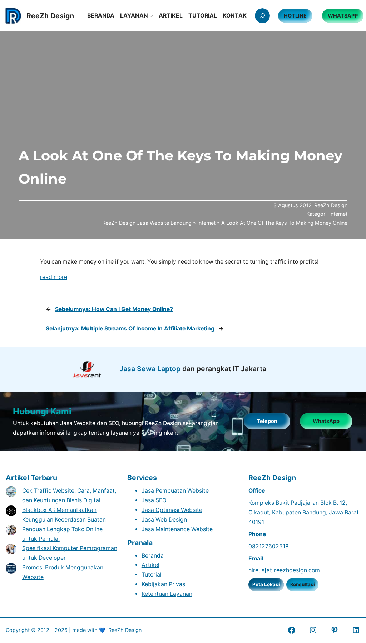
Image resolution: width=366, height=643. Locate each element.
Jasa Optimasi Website (172, 510)
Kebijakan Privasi (164, 584)
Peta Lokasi (266, 584)
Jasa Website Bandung (164, 223)
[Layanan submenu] (151, 15)
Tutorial (152, 574)
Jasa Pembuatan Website (175, 490)
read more (53, 277)
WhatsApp (326, 421)
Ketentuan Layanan (167, 593)
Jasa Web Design (164, 519)
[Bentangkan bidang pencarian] (262, 15)
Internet (338, 214)
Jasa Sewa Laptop (149, 368)
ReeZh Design (330, 205)
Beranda (153, 555)
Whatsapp (343, 16)
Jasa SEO (154, 500)
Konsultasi (302, 584)
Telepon (267, 421)
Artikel (150, 565)
